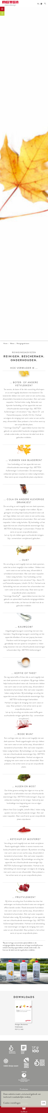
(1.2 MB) (19, 1029)
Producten (24, 1089)
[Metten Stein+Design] (10, 3)
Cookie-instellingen (12, 1102)
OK (43, 1102)
